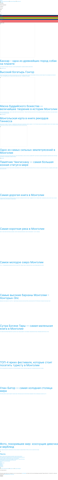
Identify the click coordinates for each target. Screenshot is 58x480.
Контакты (1, 465)
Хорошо (1, 475)
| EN (1, 0)
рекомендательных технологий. (9, 474)
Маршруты (1, 464)
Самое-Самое (2, 462)
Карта (1, 9)
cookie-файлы (24, 473)
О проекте (1, 466)
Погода (2, 2)
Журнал (1, 463)
